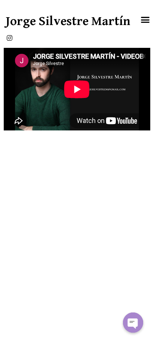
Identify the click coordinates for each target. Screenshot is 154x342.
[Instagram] (9, 37)
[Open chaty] (133, 322)
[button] (145, 20)
